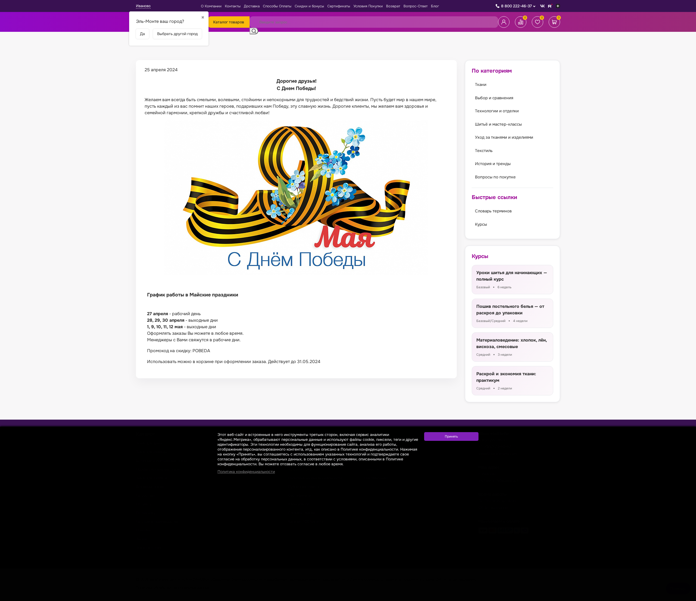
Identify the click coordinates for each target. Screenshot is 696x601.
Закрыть (685, 597)
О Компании (211, 6)
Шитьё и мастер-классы (498, 124)
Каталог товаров (228, 22)
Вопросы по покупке (495, 177)
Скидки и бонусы (309, 6)
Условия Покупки (368, 6)
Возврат (393, 6)
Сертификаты (338, 6)
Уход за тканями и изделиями (504, 137)
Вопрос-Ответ (415, 6)
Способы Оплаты (277, 6)
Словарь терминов (493, 211)
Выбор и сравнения (494, 98)
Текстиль (484, 150)
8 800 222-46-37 (516, 6)
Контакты (233, 6)
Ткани (480, 84)
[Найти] (254, 31)
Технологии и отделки (497, 111)
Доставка (252, 6)
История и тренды (493, 163)
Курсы (481, 224)
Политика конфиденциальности (246, 471)
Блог (435, 6)
